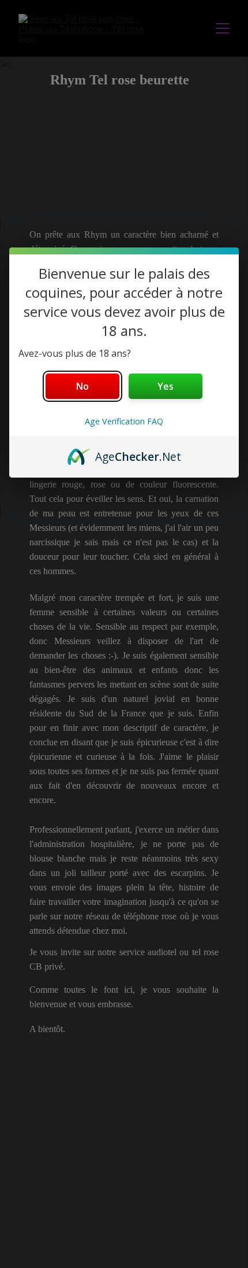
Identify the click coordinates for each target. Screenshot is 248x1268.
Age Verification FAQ (124, 421)
